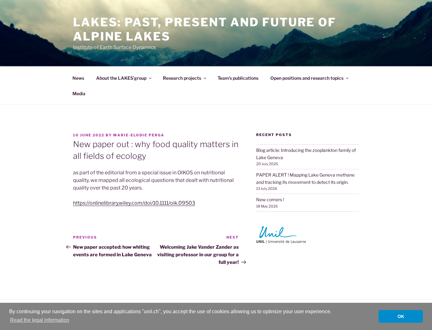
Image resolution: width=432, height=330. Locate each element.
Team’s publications (238, 78)
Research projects (182, 78)
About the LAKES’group (121, 78)
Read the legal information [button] (39, 320)
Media (78, 93)
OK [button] (401, 316)
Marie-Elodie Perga (138, 135)
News (78, 78)
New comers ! (270, 199)
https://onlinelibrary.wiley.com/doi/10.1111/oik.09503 (134, 203)
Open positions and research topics (306, 78)
